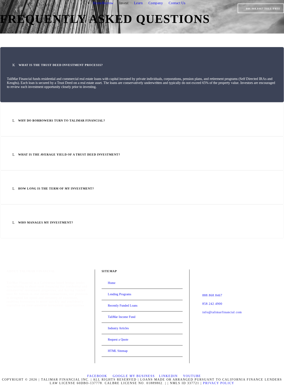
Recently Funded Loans (122, 305)
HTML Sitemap (118, 351)
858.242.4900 (212, 303)
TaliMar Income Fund (121, 317)
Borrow (108, 3)
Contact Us (177, 3)
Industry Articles (118, 328)
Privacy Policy (218, 383)
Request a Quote (118, 339)
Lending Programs (119, 294)
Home (97, 3)
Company (155, 3)
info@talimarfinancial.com (222, 312)
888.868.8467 (212, 295)
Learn (138, 3)
